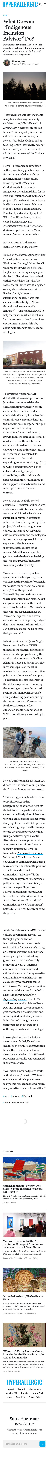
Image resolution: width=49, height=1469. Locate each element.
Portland (27, 1096)
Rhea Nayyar (18, 61)
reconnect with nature (16, 990)
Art (5, 15)
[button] (35, 1389)
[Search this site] (40, 4)
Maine (16, 1096)
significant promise (14, 517)
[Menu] (45, 4)
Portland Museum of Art (17, 1102)
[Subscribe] (42, 1444)
